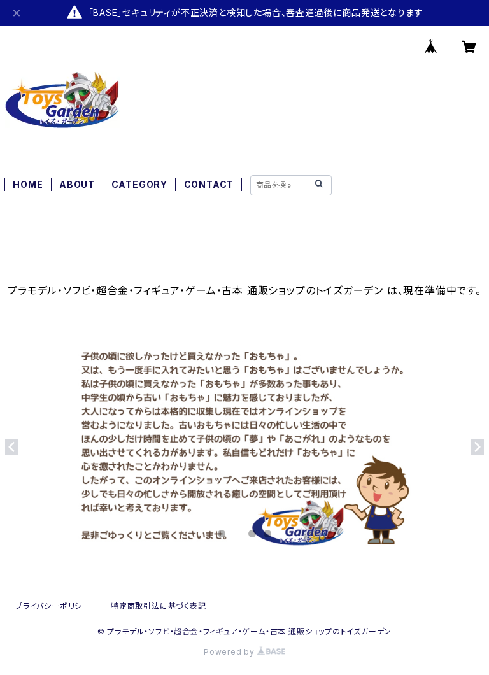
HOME (28, 184)
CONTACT (209, 184)
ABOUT (77, 184)
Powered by (230, 652)
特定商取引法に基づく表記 (158, 606)
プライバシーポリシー (52, 606)
